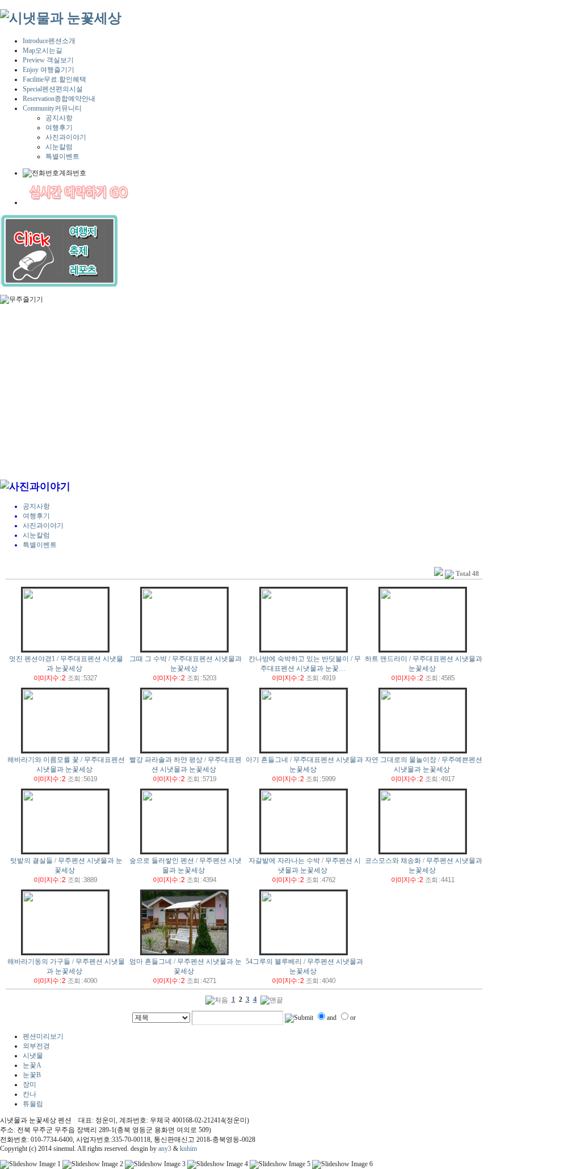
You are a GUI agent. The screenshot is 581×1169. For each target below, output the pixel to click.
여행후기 (59, 128)
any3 (164, 1149)
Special (53, 89)
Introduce (49, 41)
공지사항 (59, 118)
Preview (48, 60)
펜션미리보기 (43, 1036)
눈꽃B (32, 1075)
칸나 (29, 1094)
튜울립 (33, 1104)
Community (52, 108)
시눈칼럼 (59, 147)
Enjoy (48, 70)
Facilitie (54, 79)
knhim (188, 1149)
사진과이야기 (65, 137)
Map (42, 50)
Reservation (59, 99)
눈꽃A (32, 1065)
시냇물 (33, 1056)
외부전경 (36, 1046)
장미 (29, 1084)
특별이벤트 (62, 156)
